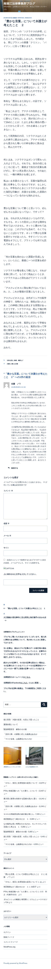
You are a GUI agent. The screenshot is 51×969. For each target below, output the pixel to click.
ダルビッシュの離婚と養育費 (15, 899)
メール (7, 536)
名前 (6, 523)
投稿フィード (9, 937)
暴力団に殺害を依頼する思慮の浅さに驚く (20, 799)
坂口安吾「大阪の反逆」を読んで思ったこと (21, 720)
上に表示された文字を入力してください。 (20, 574)
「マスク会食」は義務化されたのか (18, 739)
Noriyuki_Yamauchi (25, 17)
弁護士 (9, 364)
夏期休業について (11, 724)
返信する (14, 468)
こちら (25, 683)
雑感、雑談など (18, 360)
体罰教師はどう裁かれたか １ (16, 819)
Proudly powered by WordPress (15, 963)
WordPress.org (9, 947)
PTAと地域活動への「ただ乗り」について (20, 791)
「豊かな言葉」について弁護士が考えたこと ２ (23, 874)
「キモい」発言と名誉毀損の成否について (20, 783)
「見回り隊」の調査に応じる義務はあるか (20, 734)
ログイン (7, 932)
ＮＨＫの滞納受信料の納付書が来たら (19, 814)
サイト (6, 548)
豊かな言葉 (15, 364)
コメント (8, 491)
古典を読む (10, 360)
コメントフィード (11, 942)
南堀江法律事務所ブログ (19, 3)
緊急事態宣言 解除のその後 (15, 729)
